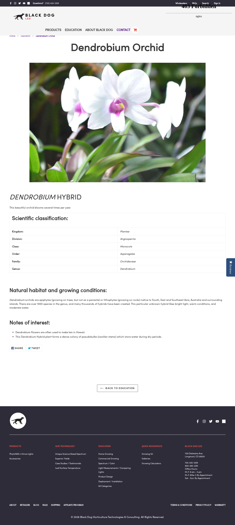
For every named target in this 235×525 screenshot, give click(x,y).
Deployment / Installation (110, 481)
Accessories (14, 458)
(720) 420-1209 (52, 3)
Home (12, 36)
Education (25, 36)
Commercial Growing (108, 458)
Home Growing (105, 454)
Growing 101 (147, 454)
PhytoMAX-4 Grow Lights (21, 454)
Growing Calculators (151, 463)
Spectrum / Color (106, 463)
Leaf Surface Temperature (67, 468)
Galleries (146, 458)
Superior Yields (62, 458)
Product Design (105, 476)
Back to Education (120, 388)
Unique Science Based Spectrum (70, 454)
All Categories (105, 486)
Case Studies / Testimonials (68, 463)
